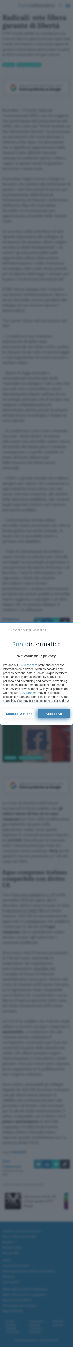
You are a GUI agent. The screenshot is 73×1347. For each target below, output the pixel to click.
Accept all (54, 713)
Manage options (19, 713)
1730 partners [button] (28, 665)
